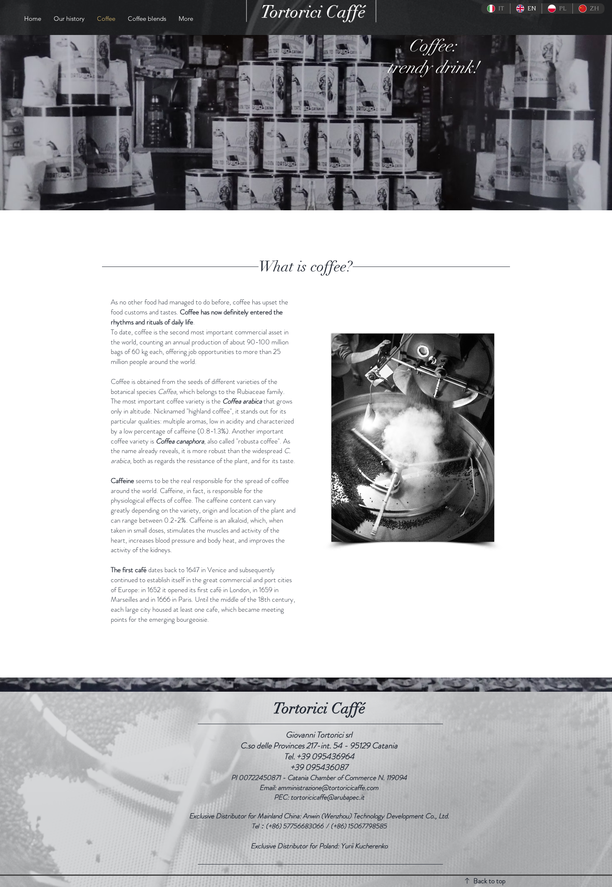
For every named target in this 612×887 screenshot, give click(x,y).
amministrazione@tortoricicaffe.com (328, 787)
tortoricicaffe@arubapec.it (327, 797)
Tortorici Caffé (313, 11)
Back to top (489, 881)
